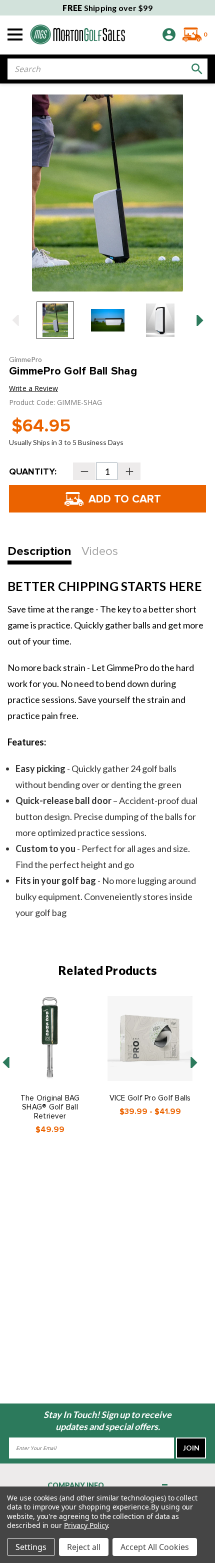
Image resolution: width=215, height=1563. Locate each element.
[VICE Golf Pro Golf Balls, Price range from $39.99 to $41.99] (150, 1038)
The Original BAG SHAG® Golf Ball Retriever (50, 1107)
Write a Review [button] (33, 388)
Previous (15, 320)
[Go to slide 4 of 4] (6, 1062)
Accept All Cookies (154, 1547)
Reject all (83, 1547)
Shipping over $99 (107, 7)
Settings (31, 1547)
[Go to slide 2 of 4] (194, 1062)
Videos (100, 551)
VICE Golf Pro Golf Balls (150, 1098)
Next (200, 320)
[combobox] (108, 69)
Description (40, 551)
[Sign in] (169, 34)
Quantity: (32, 471)
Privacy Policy (86, 1525)
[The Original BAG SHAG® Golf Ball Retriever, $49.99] (50, 1038)
